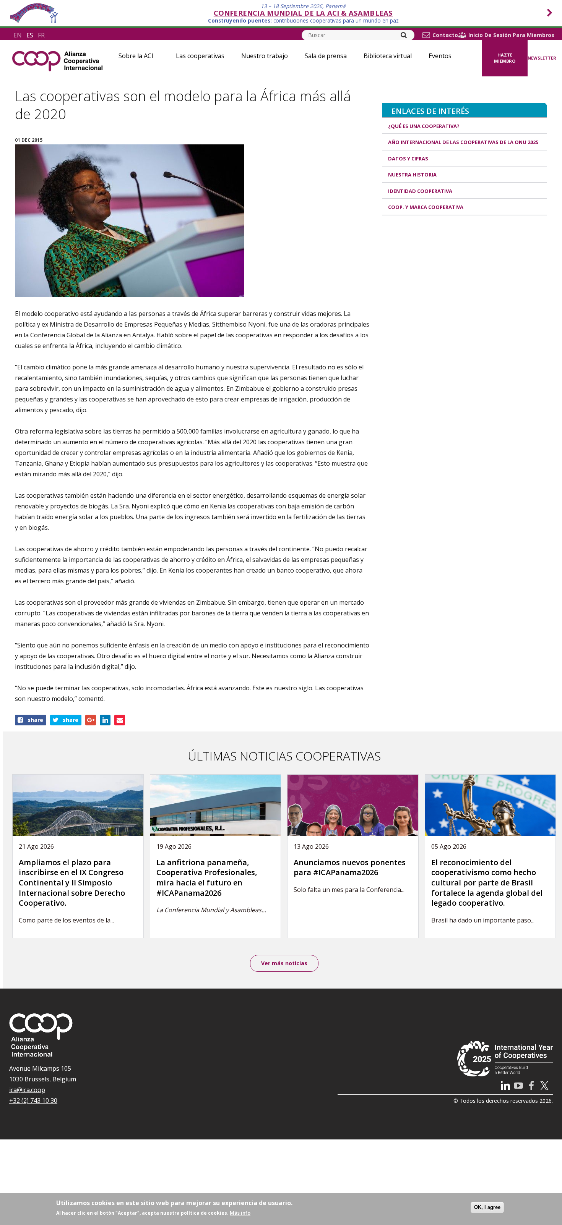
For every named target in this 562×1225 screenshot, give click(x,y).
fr (41, 35)
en (17, 35)
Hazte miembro (504, 58)
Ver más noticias (284, 963)
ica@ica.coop (27, 1090)
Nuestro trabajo (264, 56)
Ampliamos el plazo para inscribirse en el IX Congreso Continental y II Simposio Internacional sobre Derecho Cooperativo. (72, 882)
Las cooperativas (200, 56)
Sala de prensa (326, 56)
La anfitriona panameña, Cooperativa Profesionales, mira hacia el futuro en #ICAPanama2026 (206, 877)
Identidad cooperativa (420, 191)
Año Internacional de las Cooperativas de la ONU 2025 (463, 142)
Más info (240, 1212)
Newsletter (542, 58)
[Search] (403, 35)
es (29, 35)
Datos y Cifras (408, 158)
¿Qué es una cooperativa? (424, 126)
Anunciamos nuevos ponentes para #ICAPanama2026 (350, 867)
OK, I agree (487, 1207)
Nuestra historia (412, 174)
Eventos (440, 56)
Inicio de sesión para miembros (511, 35)
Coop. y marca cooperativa (425, 207)
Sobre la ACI (136, 56)
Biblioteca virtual (388, 56)
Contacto (445, 35)
